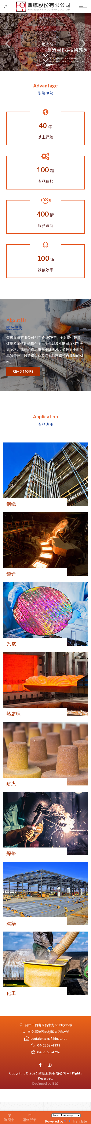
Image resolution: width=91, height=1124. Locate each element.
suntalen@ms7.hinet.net (49, 1038)
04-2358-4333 (48, 1045)
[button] (82, 43)
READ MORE (23, 371)
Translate (79, 1121)
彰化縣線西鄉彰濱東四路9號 (49, 1032)
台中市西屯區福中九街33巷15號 (48, 1025)
